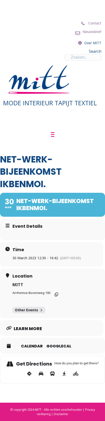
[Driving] (41, 373)
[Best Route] (29, 373)
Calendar (32, 346)
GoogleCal (58, 346)
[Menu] (52, 134)
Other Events (26, 310)
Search (95, 51)
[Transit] (52, 373)
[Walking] (64, 373)
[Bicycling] (76, 373)
